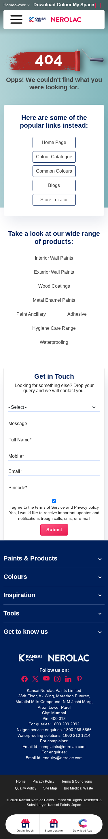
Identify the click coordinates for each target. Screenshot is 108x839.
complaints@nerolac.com (62, 746)
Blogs (54, 185)
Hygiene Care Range (54, 328)
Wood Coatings (54, 286)
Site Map (50, 788)
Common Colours (54, 171)
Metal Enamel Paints (54, 300)
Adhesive (77, 314)
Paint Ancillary (31, 314)
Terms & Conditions (76, 781)
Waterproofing (54, 342)
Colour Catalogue (54, 156)
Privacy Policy (43, 781)
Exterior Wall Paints (54, 272)
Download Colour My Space (64, 4)
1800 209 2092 (65, 724)
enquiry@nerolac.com (63, 757)
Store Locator (54, 199)
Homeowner (14, 5)
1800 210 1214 (76, 735)
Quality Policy (25, 788)
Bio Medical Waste (78, 788)
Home (21, 781)
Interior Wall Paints (54, 258)
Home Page (54, 142)
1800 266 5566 (78, 729)
